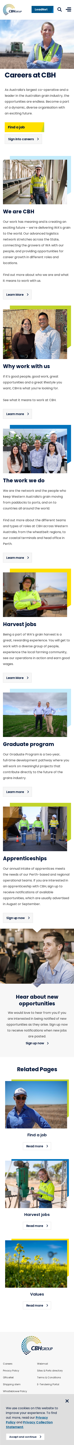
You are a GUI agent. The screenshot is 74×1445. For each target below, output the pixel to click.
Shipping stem (12, 1384)
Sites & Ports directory (50, 1370)
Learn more (15, 414)
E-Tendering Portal (48, 1384)
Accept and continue (23, 1437)
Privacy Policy (11, 1370)
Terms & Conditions (49, 1377)
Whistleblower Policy (15, 1391)
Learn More (14, 294)
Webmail (42, 1363)
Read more (38, 1146)
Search (60, 9)
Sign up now (15, 918)
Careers (7, 1363)
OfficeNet (8, 1377)
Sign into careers (21, 139)
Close (67, 1401)
